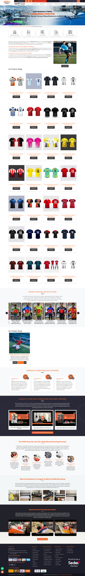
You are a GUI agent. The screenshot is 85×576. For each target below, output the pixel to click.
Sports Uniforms (35, 3)
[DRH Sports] (7, 2)
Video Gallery (35, 559)
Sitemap (34, 564)
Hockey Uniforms (47, 562)
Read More (15, 362)
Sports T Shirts (59, 549)
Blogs (34, 561)
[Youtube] (12, 564)
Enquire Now (64, 66)
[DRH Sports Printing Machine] (71, 495)
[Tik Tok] (14, 564)
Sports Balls (35, 552)
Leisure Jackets (59, 557)
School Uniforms (36, 550)
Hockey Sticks (35, 556)
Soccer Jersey (28, 26)
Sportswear (42, 3)
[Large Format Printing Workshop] (36, 495)
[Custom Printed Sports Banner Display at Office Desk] (48, 495)
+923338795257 (16, 555)
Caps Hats (58, 552)
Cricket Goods (35, 554)
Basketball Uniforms (48, 559)
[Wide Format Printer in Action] (25, 495)
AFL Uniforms (47, 550)
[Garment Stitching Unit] (13, 495)
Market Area (35, 566)
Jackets (71, 3)
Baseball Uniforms (48, 557)
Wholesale (66, 3)
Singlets (57, 562)
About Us (34, 549)
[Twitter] (26, 1)
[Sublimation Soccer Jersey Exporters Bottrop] (19, 343)
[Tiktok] (31, 1)
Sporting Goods (50, 3)
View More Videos (41, 539)
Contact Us (35, 562)
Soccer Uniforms (21, 26)
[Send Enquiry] (2, 572)
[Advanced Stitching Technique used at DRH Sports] (42, 527)
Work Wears (77, 3)
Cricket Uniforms (47, 561)
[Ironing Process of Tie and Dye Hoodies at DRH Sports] (19, 527)
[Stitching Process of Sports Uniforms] (65, 527)
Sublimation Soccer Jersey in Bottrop (19, 354)
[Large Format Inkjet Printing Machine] (59, 495)
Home (9, 26)
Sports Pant (58, 550)
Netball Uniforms (47, 564)
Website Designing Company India (65, 574)
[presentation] (7, 313)
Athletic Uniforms (47, 556)
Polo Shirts (58, 559)
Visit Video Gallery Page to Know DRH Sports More (42, 432)
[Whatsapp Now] (2, 568)
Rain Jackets (58, 561)
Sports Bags (58, 564)
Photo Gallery (35, 557)
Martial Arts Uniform (58, 3)
